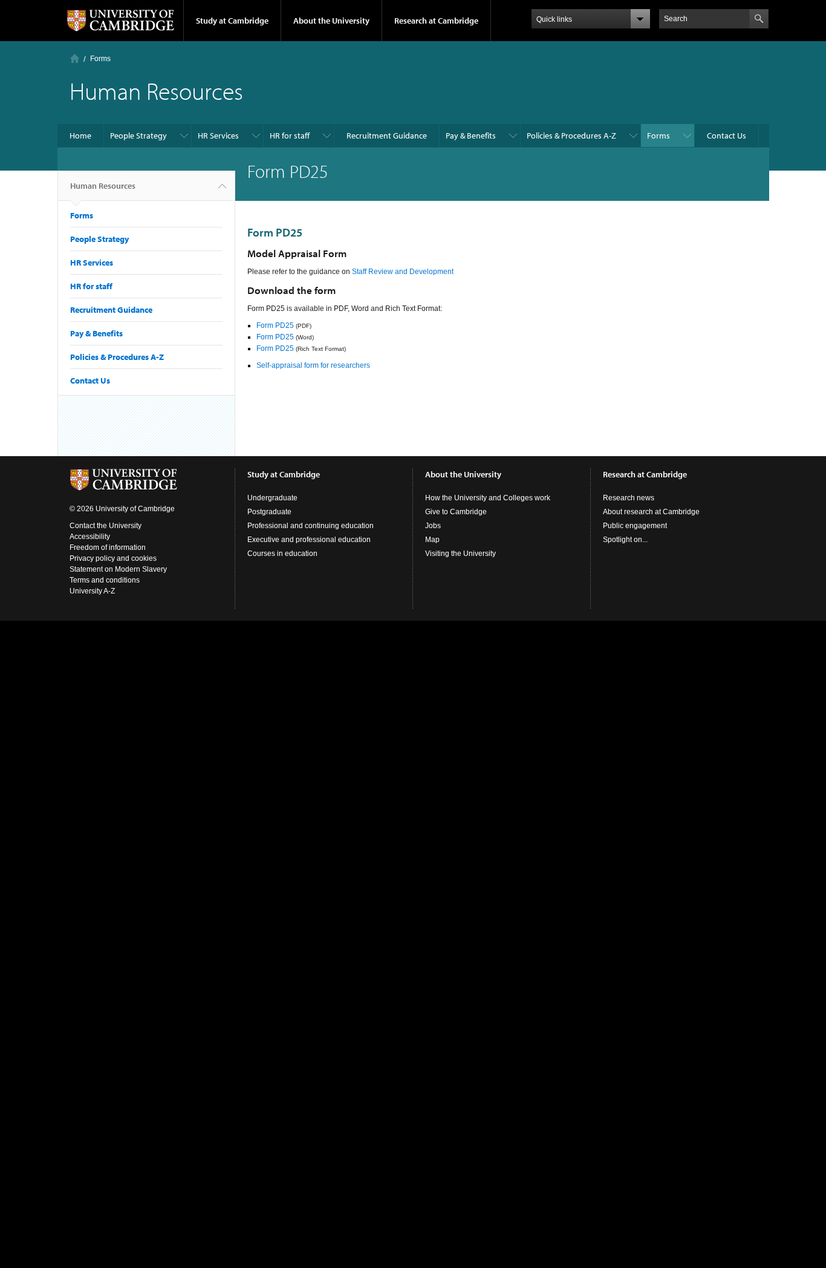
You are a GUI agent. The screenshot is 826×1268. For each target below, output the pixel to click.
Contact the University (105, 525)
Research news (628, 498)
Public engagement (635, 525)
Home (75, 58)
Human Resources (102, 185)
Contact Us (726, 135)
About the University (331, 20)
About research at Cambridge (651, 512)
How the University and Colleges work (487, 498)
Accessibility (90, 536)
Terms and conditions (105, 580)
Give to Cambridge (456, 512)
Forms (100, 58)
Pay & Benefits (471, 135)
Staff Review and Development (402, 271)
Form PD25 (275, 325)
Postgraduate (269, 512)
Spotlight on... (625, 539)
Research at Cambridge (436, 20)
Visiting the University (460, 553)
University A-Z (92, 591)
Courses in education (282, 553)
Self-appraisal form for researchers (313, 365)
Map (432, 539)
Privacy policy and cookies (113, 558)
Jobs (433, 525)
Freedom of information (108, 547)
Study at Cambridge (232, 20)
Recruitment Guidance (386, 135)
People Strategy (138, 135)
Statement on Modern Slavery (118, 569)
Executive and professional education (309, 539)
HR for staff (290, 135)
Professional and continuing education (310, 525)
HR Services (218, 135)
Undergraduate (272, 498)
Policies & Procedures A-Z (571, 135)
